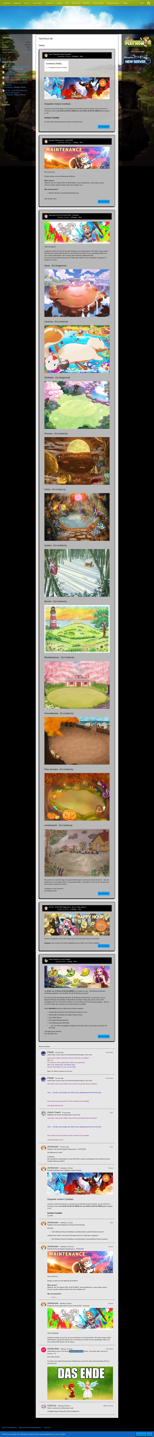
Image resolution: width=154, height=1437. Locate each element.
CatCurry (51, 1405)
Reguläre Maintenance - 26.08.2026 (17, 66)
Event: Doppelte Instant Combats (16, 72)
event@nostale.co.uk (63, 882)
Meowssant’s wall (67, 1408)
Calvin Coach (54, 1112)
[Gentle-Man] (43, 1373)
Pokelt (50, 1052)
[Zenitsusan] (43, 1153)
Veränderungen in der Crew (83, 1055)
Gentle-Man (53, 1348)
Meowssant (26, 52)
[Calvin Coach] (43, 1126)
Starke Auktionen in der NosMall (59, 959)
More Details (141, 1434)
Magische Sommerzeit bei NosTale (16, 77)
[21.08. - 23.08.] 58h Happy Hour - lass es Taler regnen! (67, 907)
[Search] (148, 3)
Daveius (51, 961)
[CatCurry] (43, 1408)
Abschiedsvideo (98, 1361)
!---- (56, 67)
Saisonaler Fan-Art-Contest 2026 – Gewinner (64, 215)
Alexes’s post (55, 1351)
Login (142, 3)
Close (149, 1434)
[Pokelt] (43, 1061)
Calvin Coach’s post (57, 1055)
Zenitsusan (9, 69)
